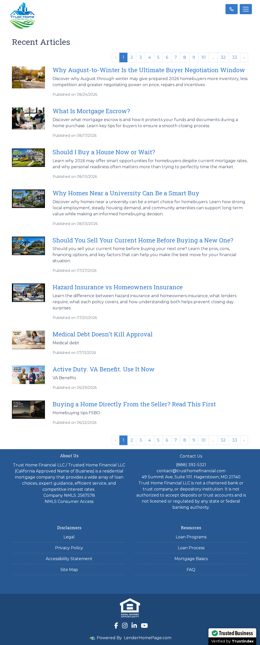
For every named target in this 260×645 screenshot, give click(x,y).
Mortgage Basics (191, 558)
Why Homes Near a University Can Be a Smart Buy (126, 193)
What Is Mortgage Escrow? (91, 111)
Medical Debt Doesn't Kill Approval (103, 334)
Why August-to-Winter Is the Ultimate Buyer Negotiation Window (149, 70)
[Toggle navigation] (246, 9)
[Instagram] (124, 625)
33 (234, 57)
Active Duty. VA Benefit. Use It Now (104, 369)
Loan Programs (191, 537)
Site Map (69, 569)
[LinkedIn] (134, 625)
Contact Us (191, 456)
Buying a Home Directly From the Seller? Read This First (134, 404)
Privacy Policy (69, 547)
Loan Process (191, 547)
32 (223, 57)
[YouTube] (144, 625)
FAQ (191, 569)
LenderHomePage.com (147, 637)
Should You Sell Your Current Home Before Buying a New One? (143, 240)
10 (203, 57)
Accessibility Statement (69, 558)
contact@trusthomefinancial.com (191, 470)
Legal (69, 537)
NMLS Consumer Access (69, 501)
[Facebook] (116, 625)
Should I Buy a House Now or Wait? (104, 152)
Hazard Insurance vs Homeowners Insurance (118, 287)
